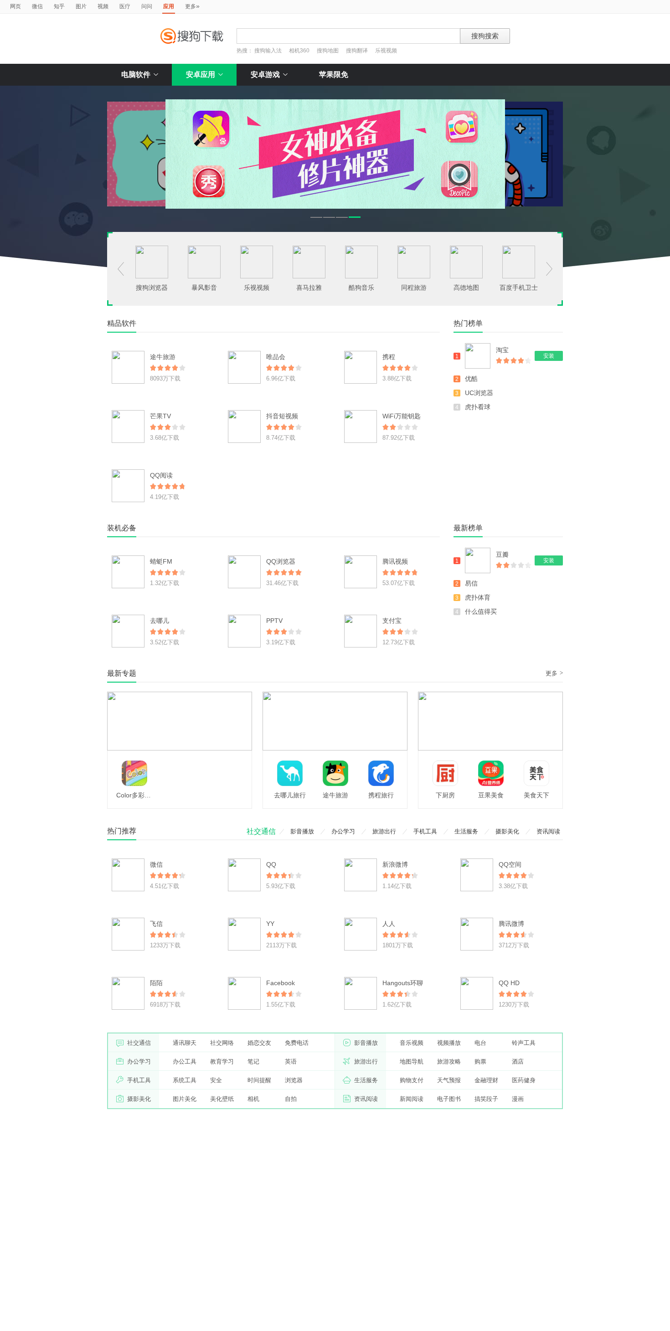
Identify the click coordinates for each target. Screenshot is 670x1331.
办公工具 (184, 1061)
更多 (192, 6)
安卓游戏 (265, 74)
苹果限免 (333, 74)
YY (270, 923)
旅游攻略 (449, 1061)
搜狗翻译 (357, 50)
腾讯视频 (395, 561)
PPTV (274, 620)
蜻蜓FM (161, 561)
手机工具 (425, 831)
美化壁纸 (222, 1098)
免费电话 (297, 1042)
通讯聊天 (184, 1042)
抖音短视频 (282, 416)
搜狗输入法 (268, 50)
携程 (388, 356)
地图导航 (411, 1061)
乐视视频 (386, 50)
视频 (103, 6)
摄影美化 (507, 831)
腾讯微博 (511, 923)
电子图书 (449, 1098)
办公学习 (343, 831)
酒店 (518, 1061)
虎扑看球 (477, 407)
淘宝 (502, 350)
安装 (548, 356)
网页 (15, 6)
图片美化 (184, 1098)
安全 (216, 1080)
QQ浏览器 (280, 561)
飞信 (156, 923)
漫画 (518, 1098)
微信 (37, 6)
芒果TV (160, 416)
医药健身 (524, 1080)
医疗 (124, 6)
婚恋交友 (259, 1042)
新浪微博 (395, 864)
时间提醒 (259, 1080)
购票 (480, 1061)
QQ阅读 (161, 475)
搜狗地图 (328, 50)
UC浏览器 (479, 392)
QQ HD (509, 983)
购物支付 (411, 1080)
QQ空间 (510, 864)
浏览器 (294, 1080)
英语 (291, 1061)
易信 (471, 583)
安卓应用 (200, 74)
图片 (81, 6)
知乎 (59, 6)
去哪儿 (159, 620)
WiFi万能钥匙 (401, 416)
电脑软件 (135, 74)
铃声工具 (524, 1042)
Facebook (280, 983)
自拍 (291, 1098)
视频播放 (449, 1042)
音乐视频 (411, 1042)
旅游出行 (384, 831)
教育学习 (222, 1061)
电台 (480, 1042)
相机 (253, 1098)
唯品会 (275, 356)
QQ (271, 864)
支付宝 (392, 620)
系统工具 (184, 1080)
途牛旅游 (162, 356)
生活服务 (466, 831)
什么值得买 (481, 611)
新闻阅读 (411, 1098)
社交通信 (261, 831)
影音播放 (302, 831)
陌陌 (156, 983)
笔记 (253, 1061)
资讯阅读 (548, 831)
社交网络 (222, 1042)
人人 (388, 923)
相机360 (299, 50)
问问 (146, 6)
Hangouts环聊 (402, 983)
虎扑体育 (477, 597)
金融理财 (486, 1080)
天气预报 (449, 1080)
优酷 (471, 378)
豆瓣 (502, 554)
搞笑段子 (486, 1098)
